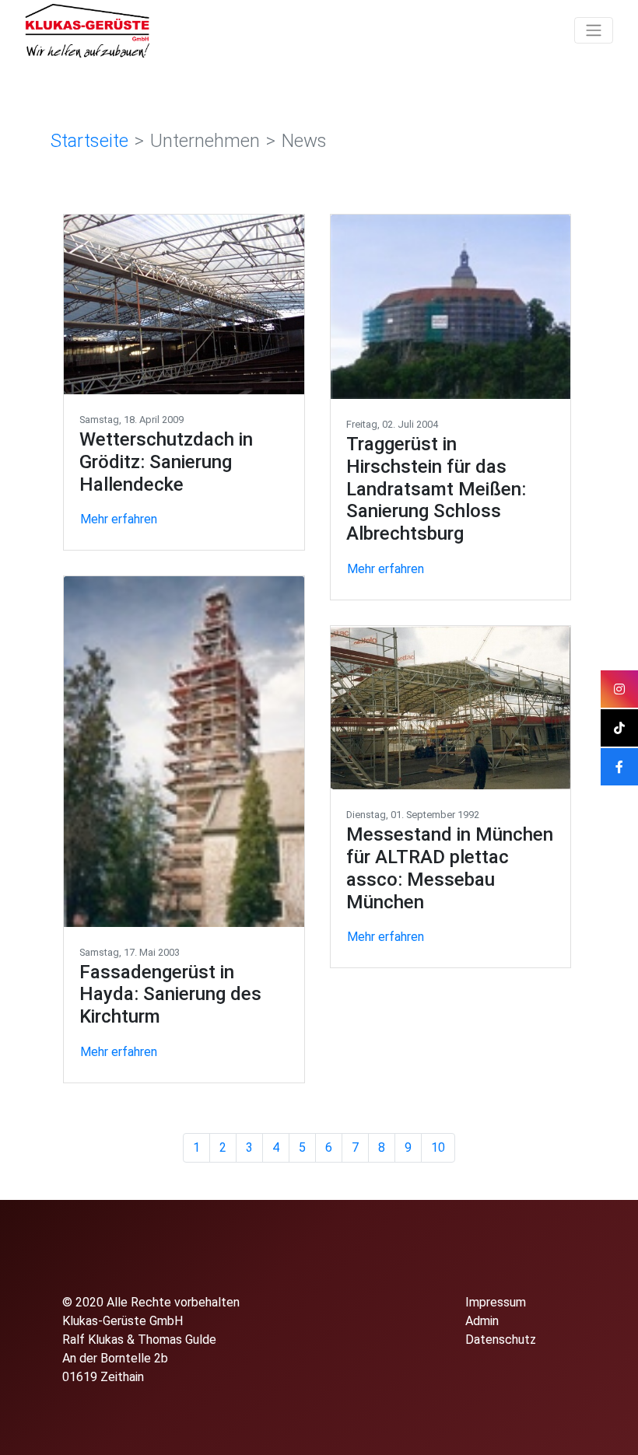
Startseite (89, 141)
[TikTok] (619, 728)
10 (438, 1147)
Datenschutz (500, 1339)
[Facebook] (619, 766)
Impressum (495, 1302)
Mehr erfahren (118, 519)
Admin (482, 1320)
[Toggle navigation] (593, 30)
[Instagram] (619, 689)
